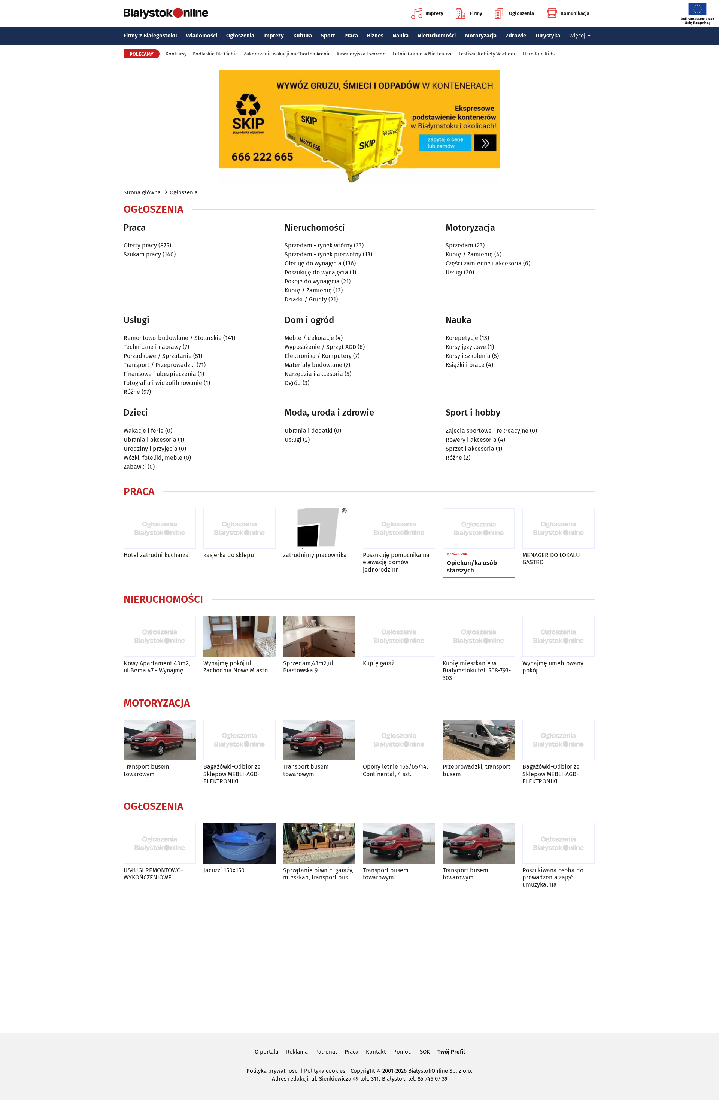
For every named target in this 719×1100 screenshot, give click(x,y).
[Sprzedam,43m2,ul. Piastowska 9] (319, 636)
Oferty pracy (140, 245)
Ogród (293, 382)
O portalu (267, 1051)
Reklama (297, 1051)
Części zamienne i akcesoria (484, 263)
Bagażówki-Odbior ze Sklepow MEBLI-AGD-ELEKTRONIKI (232, 773)
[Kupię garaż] (399, 636)
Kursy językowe (466, 346)
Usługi (454, 272)
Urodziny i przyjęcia (151, 448)
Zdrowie (516, 35)
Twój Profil (451, 1051)
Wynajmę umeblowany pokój (552, 667)
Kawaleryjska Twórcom (362, 53)
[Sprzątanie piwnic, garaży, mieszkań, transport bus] (319, 843)
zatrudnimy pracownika (315, 555)
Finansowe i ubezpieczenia (160, 373)
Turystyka (547, 35)
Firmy (476, 13)
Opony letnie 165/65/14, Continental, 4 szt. (395, 770)
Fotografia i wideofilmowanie (163, 382)
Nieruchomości (437, 35)
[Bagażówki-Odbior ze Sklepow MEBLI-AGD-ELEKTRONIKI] (239, 740)
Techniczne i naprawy (152, 346)
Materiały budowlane (313, 364)
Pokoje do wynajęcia (312, 281)
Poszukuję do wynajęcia (316, 272)
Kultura (302, 35)
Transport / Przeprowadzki (159, 364)
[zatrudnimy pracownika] (319, 528)
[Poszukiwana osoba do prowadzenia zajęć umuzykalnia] (558, 843)
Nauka (400, 35)
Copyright (363, 1070)
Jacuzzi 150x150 (224, 870)
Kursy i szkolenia (468, 355)
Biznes (375, 35)
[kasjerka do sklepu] (239, 528)
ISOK (424, 1051)
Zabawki (135, 466)
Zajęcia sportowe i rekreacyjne (487, 430)
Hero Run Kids (539, 53)
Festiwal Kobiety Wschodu (488, 53)
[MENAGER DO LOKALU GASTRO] (558, 528)
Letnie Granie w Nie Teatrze (423, 53)
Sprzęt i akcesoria (470, 448)
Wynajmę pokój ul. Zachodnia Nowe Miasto (235, 667)
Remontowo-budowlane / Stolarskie (173, 337)
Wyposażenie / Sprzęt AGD (320, 346)
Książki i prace (465, 364)
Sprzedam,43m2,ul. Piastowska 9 (309, 667)
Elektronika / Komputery (318, 355)
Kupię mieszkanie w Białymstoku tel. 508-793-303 (477, 670)
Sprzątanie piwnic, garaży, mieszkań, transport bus (318, 874)
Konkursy (176, 53)
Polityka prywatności (272, 1070)
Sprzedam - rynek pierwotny (323, 254)
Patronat (326, 1051)
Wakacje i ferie (144, 430)
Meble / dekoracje (309, 337)
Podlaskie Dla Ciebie (215, 53)
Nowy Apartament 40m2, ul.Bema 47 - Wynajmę (157, 667)
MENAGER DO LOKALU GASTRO (551, 558)
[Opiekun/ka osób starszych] (479, 528)
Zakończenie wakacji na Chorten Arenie (287, 53)
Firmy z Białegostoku (150, 35)
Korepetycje (462, 337)
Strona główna (142, 192)
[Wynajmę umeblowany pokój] (558, 636)
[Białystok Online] (166, 13)
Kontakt (376, 1051)
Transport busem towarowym (146, 770)
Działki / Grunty (306, 299)
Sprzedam (459, 245)
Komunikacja (575, 13)
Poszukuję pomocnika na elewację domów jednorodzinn (396, 562)
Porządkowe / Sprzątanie (158, 355)
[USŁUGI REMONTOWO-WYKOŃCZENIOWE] (160, 843)
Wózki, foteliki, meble (153, 457)
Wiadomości (201, 35)
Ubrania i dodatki (309, 430)
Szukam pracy (142, 254)
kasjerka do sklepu (228, 555)
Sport (328, 35)
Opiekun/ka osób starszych (472, 566)
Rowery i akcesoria (471, 439)
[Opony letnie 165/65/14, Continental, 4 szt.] (399, 740)
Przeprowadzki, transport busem (476, 770)
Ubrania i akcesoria (150, 439)
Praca (351, 35)
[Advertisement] (359, 959)
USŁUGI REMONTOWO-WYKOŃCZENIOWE (153, 874)
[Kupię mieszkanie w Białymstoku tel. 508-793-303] (479, 636)
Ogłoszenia (521, 13)
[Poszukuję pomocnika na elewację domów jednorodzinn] (399, 528)
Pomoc (402, 1051)
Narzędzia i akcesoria (314, 373)
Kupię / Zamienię (308, 290)
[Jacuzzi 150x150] (239, 843)
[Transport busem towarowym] (160, 740)
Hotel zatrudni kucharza (156, 555)
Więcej (577, 35)
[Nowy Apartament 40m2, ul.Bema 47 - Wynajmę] (160, 636)
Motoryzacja (481, 35)
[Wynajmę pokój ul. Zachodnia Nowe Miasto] (239, 636)
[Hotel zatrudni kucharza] (160, 528)
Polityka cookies (324, 1070)
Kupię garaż (378, 663)
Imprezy (434, 13)
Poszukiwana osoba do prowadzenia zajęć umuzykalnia (552, 877)
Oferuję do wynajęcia (313, 263)
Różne (132, 391)
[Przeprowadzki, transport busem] (479, 740)
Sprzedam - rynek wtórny (318, 245)
